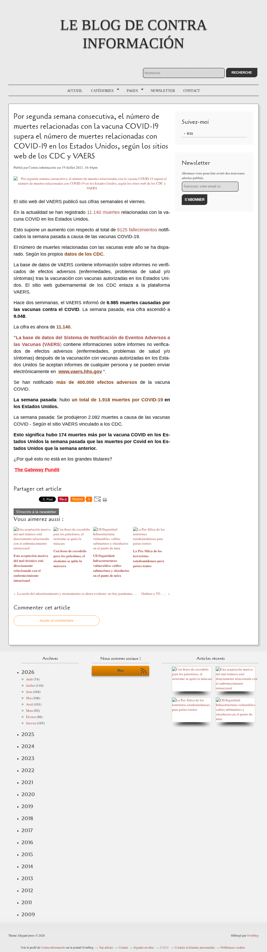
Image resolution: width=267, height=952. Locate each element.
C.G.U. (164, 947)
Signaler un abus (144, 947)
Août (29, 679)
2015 (27, 854)
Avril (29, 704)
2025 (27, 734)
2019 (27, 806)
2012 (27, 890)
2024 (27, 746)
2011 (26, 902)
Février (31, 716)
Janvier (31, 723)
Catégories (100, 90)
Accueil (75, 90)
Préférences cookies (233, 947)
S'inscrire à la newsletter (36, 512)
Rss (121, 671)
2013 (27, 878)
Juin (29, 691)
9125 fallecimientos (137, 229)
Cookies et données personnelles (195, 947)
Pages (130, 90)
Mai (29, 698)
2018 (27, 818)
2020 (28, 794)
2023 (27, 758)
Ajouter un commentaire (57, 620)
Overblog (253, 935)
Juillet (30, 685)
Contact (191, 90)
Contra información (53, 947)
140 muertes (106, 212)
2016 (27, 842)
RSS (190, 133)
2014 (27, 866)
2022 (27, 770)
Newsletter (163, 90)
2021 (27, 782)
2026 (27, 672)
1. (91, 212)
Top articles (106, 947)
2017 (27, 830)
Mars (29, 710)
